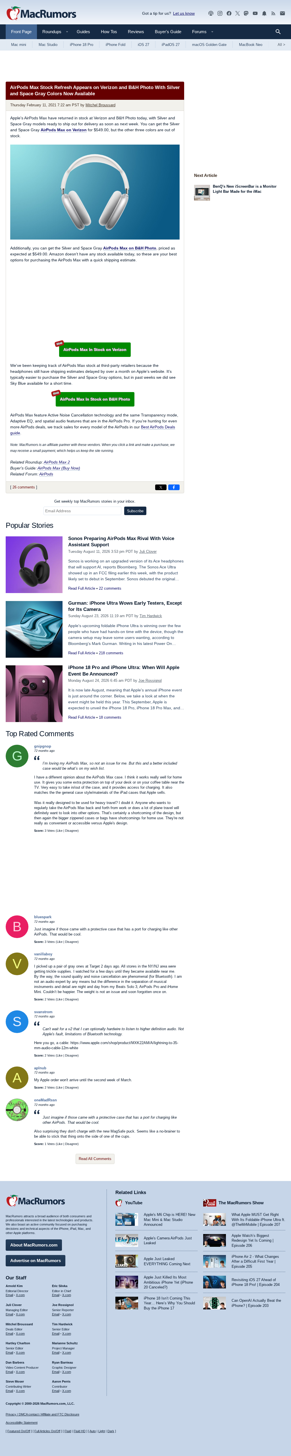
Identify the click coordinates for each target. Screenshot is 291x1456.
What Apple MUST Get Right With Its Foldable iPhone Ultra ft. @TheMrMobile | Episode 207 (258, 1219)
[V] (17, 974)
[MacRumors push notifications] (264, 13)
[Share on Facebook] (174, 487)
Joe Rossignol (150, 680)
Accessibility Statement (22, 1422)
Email (9, 1295)
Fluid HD (80, 1431)
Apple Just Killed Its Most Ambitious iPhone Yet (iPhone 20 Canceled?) (168, 1282)
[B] (17, 937)
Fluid (68, 1431)
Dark (110, 1431)
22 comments (110, 588)
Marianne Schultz (65, 1343)
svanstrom (43, 1012)
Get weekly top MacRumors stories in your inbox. (95, 501)
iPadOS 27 (171, 45)
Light (101, 1431)
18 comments (110, 717)
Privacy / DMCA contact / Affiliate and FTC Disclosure (42, 1414)
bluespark (42, 917)
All (281, 45)
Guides (83, 31)
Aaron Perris (61, 1381)
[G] (17, 766)
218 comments (111, 653)
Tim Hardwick (151, 616)
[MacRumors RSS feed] (273, 13)
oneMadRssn (45, 1100)
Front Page (21, 31)
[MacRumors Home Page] (41, 13)
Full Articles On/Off (47, 1431)
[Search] (280, 32)
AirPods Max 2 (57, 462)
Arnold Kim (14, 1286)
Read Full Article (81, 588)
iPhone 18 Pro (81, 45)
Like (60, 830)
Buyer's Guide (168, 31)
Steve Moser (15, 1381)
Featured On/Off (18, 1431)
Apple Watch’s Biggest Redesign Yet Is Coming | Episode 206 (252, 1240)
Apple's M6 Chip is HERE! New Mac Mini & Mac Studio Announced (169, 1219)
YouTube (133, 1202)
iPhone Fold (115, 45)
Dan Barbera (15, 1362)
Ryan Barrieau (62, 1362)
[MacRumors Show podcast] (211, 13)
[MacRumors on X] (237, 13)
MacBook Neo (250, 45)
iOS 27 (143, 45)
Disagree (71, 830)
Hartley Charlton (18, 1343)
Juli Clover (148, 551)
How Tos (109, 31)
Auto (93, 1431)
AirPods (46, 474)
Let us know (184, 13)
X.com (20, 1295)
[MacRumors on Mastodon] (246, 13)
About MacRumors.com (33, 1245)
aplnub (40, 1068)
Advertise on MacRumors (35, 1260)
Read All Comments (95, 1159)
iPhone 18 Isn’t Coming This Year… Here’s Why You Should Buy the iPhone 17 (169, 1303)
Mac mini (18, 45)
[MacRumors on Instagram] (220, 13)
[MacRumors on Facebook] (229, 13)
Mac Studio (48, 45)
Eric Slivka (59, 1286)
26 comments (24, 487)
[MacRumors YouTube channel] (255, 13)
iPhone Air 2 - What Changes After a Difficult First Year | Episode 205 (255, 1261)
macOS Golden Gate (209, 45)
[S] (17, 1032)
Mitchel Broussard (100, 105)
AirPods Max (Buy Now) (59, 468)
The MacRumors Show (241, 1202)
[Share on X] (161, 487)
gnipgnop (42, 746)
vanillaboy (43, 954)
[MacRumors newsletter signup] (282, 13)
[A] (17, 1088)
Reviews (136, 31)
